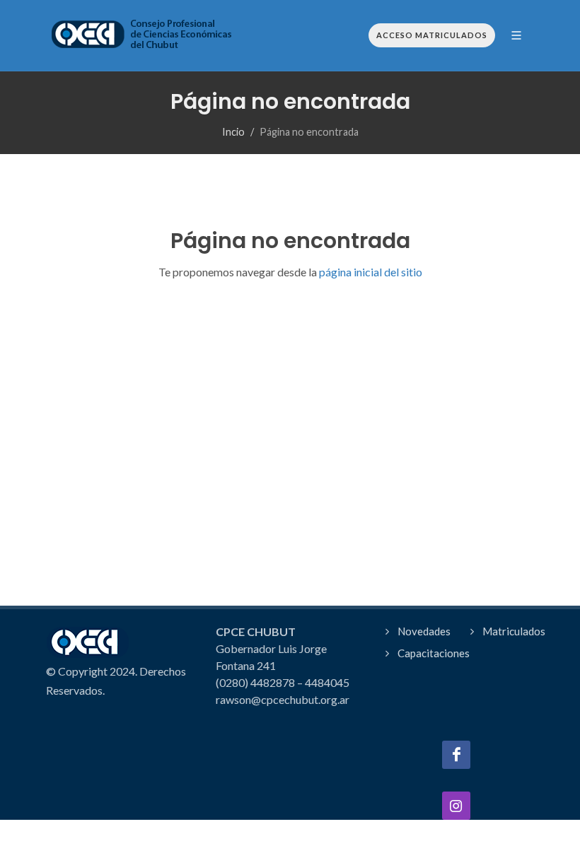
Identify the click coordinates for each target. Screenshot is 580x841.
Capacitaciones (434, 653)
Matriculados (513, 631)
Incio (233, 132)
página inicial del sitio (369, 271)
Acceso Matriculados (431, 35)
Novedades (424, 631)
